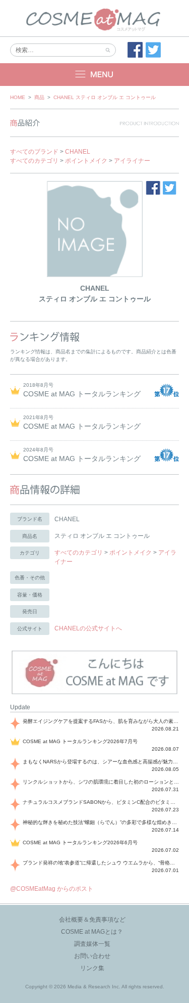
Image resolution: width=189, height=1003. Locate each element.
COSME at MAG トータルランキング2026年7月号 (80, 741)
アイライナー (132, 160)
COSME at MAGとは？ (92, 931)
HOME (17, 97)
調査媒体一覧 (92, 943)
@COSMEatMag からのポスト (51, 888)
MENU (94, 74)
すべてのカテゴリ (34, 160)
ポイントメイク (86, 160)
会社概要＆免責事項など (92, 919)
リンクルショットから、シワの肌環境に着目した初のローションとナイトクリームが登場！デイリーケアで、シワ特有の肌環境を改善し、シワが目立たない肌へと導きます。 (101, 782)
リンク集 (92, 968)
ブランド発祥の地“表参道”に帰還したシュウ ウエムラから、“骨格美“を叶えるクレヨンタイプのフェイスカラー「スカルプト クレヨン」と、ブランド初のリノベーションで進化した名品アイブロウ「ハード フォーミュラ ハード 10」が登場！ (101, 862)
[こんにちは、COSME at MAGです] (94, 693)
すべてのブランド (34, 151)
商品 (39, 97)
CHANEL (77, 151)
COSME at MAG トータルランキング (82, 394)
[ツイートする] (153, 50)
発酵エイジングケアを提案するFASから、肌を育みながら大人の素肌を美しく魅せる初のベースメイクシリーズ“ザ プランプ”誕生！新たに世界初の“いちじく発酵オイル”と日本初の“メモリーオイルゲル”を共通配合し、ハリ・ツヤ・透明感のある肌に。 (101, 721)
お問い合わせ (92, 956)
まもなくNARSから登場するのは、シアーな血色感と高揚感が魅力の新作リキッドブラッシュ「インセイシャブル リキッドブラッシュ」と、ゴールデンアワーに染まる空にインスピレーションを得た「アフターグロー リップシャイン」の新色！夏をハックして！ (101, 761)
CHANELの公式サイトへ (88, 628)
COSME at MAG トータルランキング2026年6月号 (80, 842)
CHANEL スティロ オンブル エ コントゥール (104, 97)
